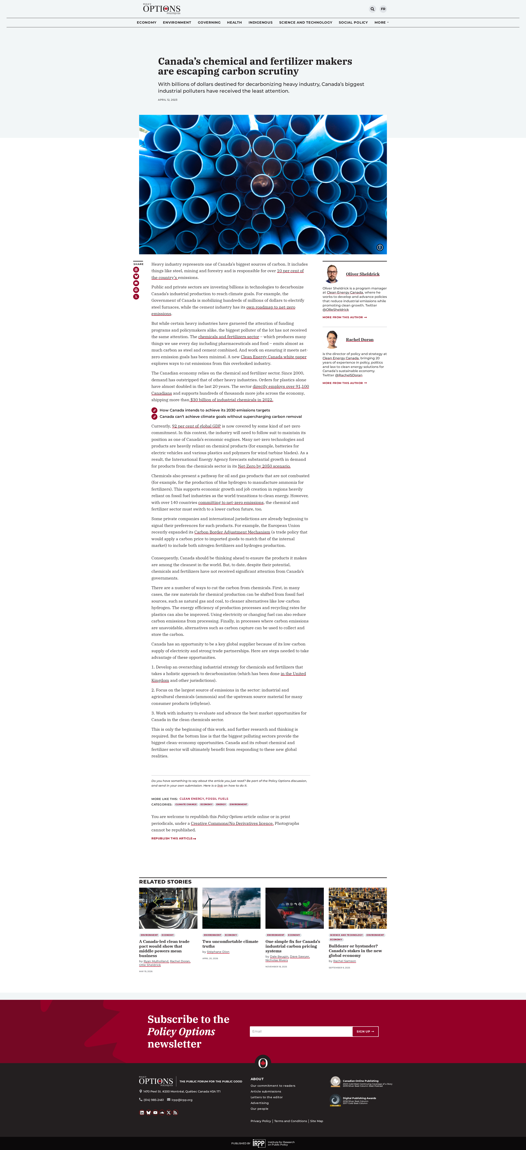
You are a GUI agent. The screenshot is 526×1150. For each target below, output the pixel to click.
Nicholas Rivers (276, 960)
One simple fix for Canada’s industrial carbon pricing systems (292, 946)
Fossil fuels (217, 798)
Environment (177, 22)
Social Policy (353, 22)
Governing (209, 22)
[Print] (136, 290)
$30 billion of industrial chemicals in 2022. (231, 399)
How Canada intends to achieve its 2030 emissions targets (215, 410)
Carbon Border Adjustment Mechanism (232, 532)
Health (234, 22)
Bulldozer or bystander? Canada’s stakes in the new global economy (355, 950)
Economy (146, 22)
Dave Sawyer (299, 956)
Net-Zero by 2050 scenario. (264, 466)
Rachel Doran (180, 961)
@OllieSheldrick (336, 310)
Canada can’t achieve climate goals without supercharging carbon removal (231, 416)
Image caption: (383, 247)
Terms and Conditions (290, 1121)
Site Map (316, 1121)
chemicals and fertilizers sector (228, 336)
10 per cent (288, 270)
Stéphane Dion (218, 952)
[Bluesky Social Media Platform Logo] (149, 1112)
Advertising (260, 1103)
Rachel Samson (344, 961)
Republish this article (171, 838)
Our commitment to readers (273, 1086)
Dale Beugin (279, 956)
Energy (221, 804)
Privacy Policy (261, 1121)
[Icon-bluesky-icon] (136, 276)
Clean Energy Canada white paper (274, 357)
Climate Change (186, 804)
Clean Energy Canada (345, 292)
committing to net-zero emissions (231, 502)
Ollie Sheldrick (150, 965)
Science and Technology (305, 22)
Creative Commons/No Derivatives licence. (232, 823)
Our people (260, 1109)
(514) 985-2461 (154, 1100)
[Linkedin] (136, 270)
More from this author (343, 317)
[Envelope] (136, 283)
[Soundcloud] (162, 1112)
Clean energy (192, 798)
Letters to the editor (267, 1097)
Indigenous (261, 22)
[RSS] (175, 1112)
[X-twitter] (136, 297)
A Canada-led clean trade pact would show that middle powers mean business (164, 948)
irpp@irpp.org (182, 1100)
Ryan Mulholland (156, 961)
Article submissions (266, 1091)
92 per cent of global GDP (196, 426)
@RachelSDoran (348, 375)
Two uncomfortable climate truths (230, 944)
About (257, 1079)
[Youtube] (155, 1112)
